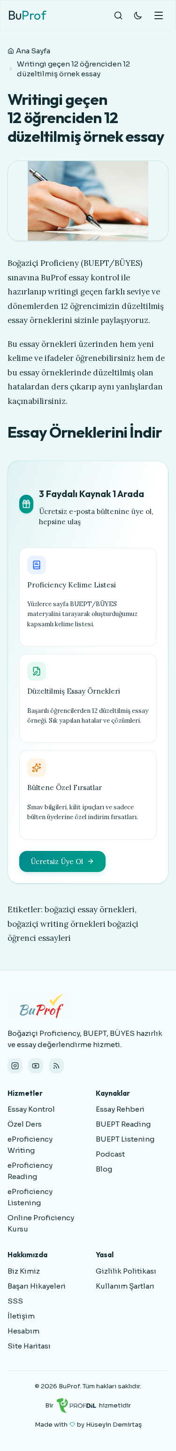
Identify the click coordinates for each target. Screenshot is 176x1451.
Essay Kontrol (31, 1109)
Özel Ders (25, 1124)
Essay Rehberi (120, 1109)
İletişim (21, 1316)
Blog (104, 1169)
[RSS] (56, 1065)
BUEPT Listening (125, 1139)
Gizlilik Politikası (126, 1271)
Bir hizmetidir (88, 1405)
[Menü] (158, 15)
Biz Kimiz (24, 1271)
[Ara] (118, 15)
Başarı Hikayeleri (37, 1286)
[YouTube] (35, 1065)
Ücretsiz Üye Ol (57, 861)
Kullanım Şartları (125, 1286)
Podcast (110, 1154)
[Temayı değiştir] (138, 15)
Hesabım (23, 1330)
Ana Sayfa (33, 50)
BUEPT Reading (123, 1124)
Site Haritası (29, 1345)
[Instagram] (15, 1065)
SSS (15, 1301)
